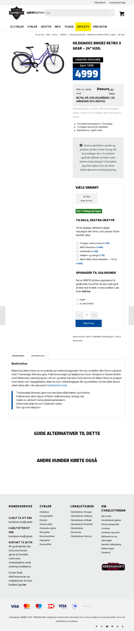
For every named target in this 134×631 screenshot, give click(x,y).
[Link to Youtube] (107, 626)
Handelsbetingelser (111, 520)
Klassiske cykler (48, 528)
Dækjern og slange (92, 255)
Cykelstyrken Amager (81, 512)
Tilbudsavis (100, 2)
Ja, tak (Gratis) (86, 303)
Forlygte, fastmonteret (95, 243)
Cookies (105, 528)
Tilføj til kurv (88, 323)
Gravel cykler (46, 524)
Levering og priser (110, 532)
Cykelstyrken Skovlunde (76, 530)
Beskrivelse (18, 355)
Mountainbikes (47, 536)
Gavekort (105, 552)
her (24, 584)
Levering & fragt (117, 2)
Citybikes (44, 512)
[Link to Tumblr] (122, 626)
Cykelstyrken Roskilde (81, 524)
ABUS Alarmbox (91, 247)
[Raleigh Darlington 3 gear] (131, 315)
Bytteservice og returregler (109, 538)
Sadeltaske (89, 251)
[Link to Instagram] (117, 626)
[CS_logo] (44, 12)
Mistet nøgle (107, 548)
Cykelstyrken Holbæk (81, 520)
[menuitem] (17, 26)
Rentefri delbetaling (111, 544)
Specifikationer (38, 355)
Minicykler (45, 532)
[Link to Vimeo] (112, 626)
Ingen (82, 299)
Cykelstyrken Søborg (80, 536)
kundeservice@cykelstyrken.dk (26, 522)
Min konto (106, 516)
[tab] (18, 356)
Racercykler (45, 544)
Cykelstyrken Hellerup (81, 516)
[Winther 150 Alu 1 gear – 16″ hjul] (2, 315)
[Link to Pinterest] (96, 626)
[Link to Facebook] (101, 626)
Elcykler (43, 520)
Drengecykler (46, 516)
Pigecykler (45, 540)
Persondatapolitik (110, 524)
